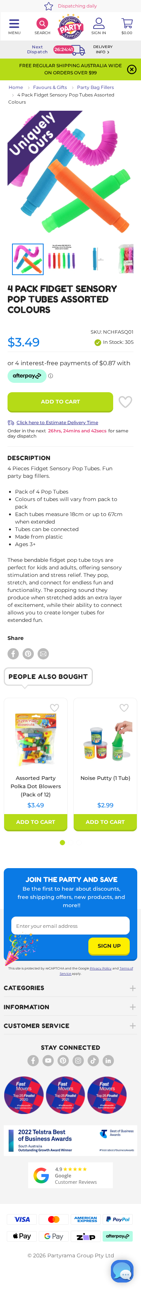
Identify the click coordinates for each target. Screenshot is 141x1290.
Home (16, 87)
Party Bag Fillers (95, 87)
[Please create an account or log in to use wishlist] (125, 402)
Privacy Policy (101, 968)
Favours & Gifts (50, 87)
